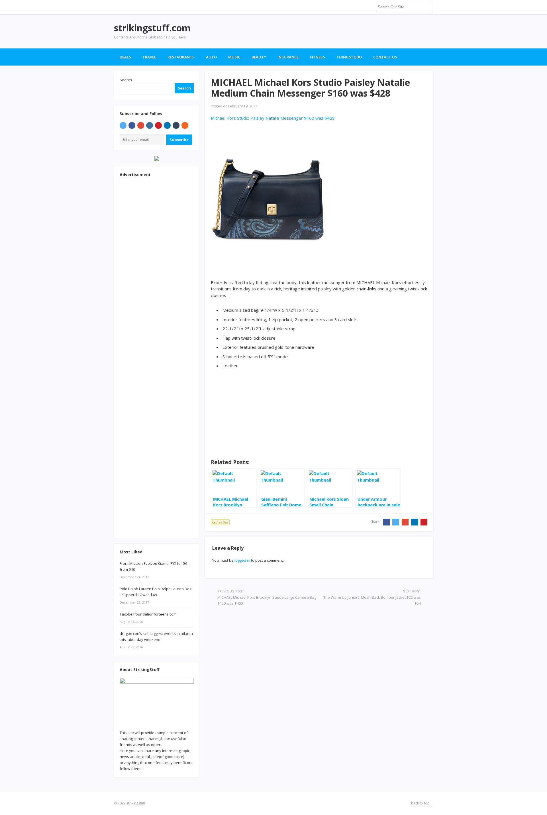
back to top (420, 803)
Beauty (259, 57)
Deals (125, 57)
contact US (385, 57)
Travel (149, 57)
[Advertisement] (329, 31)
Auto (211, 57)
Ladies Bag (220, 522)
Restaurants (181, 57)
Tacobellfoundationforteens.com (148, 614)
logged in (242, 560)
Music (234, 57)
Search (126, 79)
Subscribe (179, 139)
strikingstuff (135, 803)
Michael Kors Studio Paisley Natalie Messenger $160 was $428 (273, 118)
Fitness (317, 57)
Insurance (288, 57)
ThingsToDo (349, 57)
